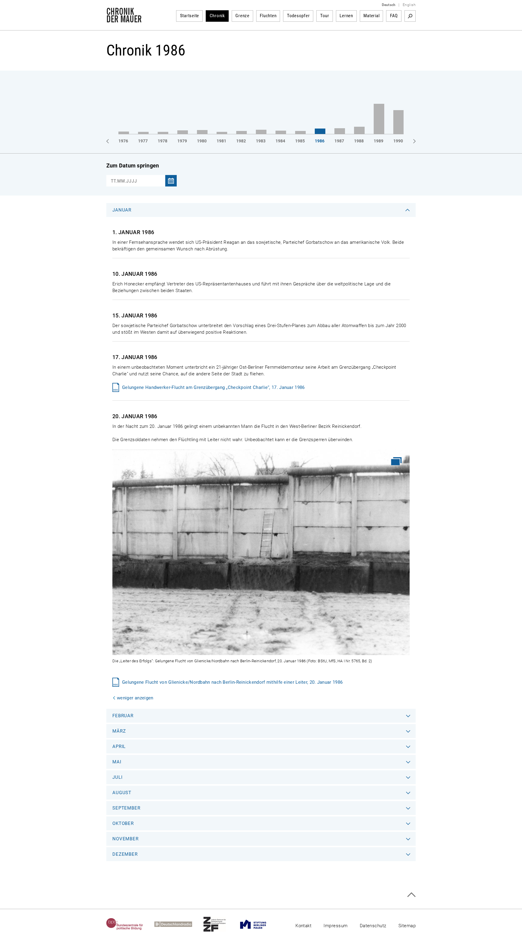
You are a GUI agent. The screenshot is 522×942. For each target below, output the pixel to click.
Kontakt (303, 925)
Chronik (217, 15)
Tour (324, 15)
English (409, 5)
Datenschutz (373, 925)
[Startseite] (124, 19)
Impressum (335, 925)
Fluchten (268, 15)
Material (371, 15)
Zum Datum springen (132, 165)
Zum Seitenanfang (411, 894)
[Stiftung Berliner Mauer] (258, 924)
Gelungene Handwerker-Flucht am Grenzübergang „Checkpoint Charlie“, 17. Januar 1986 (213, 387)
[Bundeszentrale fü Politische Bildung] (130, 924)
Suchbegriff (410, 16)
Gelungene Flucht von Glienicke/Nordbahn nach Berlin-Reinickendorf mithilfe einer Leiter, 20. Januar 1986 (232, 682)
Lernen (346, 15)
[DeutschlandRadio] (178, 924)
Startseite (189, 15)
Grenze (242, 15)
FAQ (394, 15)
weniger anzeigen (135, 698)
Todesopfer (298, 15)
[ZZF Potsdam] (220, 924)
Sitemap (407, 925)
